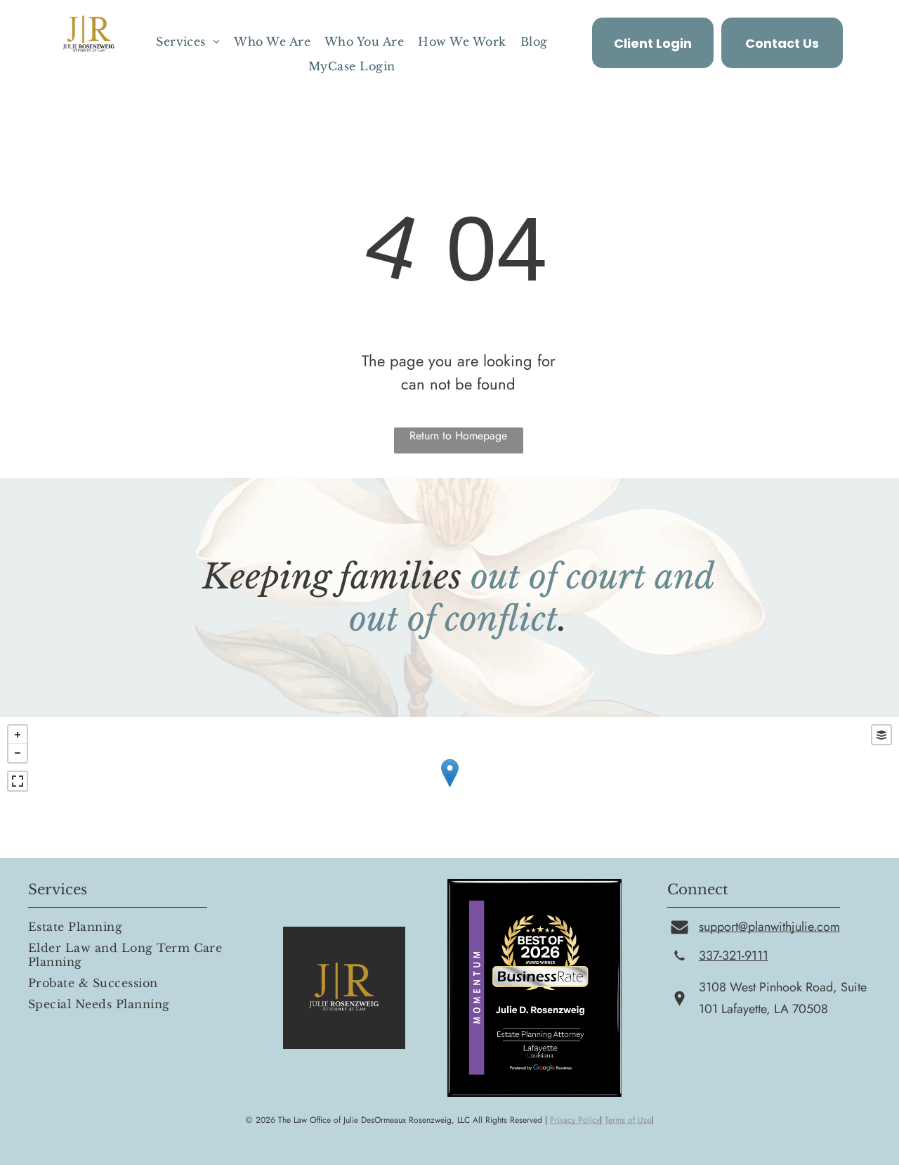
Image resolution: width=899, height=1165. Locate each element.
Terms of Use (628, 1120)
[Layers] (881, 735)
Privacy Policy (575, 1120)
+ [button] (17, 735)
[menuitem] (188, 41)
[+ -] (449, 787)
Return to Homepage (458, 435)
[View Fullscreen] (17, 781)
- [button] (17, 753)
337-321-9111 (733, 955)
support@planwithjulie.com (769, 927)
